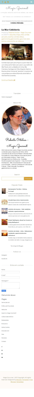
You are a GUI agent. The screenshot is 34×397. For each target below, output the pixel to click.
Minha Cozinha (5, 327)
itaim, (28, 39)
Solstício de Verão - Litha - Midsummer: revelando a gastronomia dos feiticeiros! (20, 233)
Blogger (21, 246)
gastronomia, (6, 39)
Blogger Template (22, 380)
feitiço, (22, 37)
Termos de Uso (6, 302)
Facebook (4, 258)
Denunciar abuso (8, 295)
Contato (4, 341)
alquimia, (13, 34)
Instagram (4, 255)
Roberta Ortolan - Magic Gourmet (20, 32)
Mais (3, 334)
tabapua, (21, 41)
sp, (17, 41)
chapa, (18, 34)
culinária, (17, 37)
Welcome (4, 309)
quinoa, (4, 41)
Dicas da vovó (5, 330)
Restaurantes (5, 320)
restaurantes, (11, 41)
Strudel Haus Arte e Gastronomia (18, 200)
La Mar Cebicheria (11, 29)
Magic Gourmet (17, 8)
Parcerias (4, 338)
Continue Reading (8, 80)
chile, (22, 34)
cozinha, (11, 37)
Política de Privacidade (8, 306)
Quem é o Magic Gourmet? (9, 313)
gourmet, (23, 39)
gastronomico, (15, 39)
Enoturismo (5, 323)
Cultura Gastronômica (7, 316)
